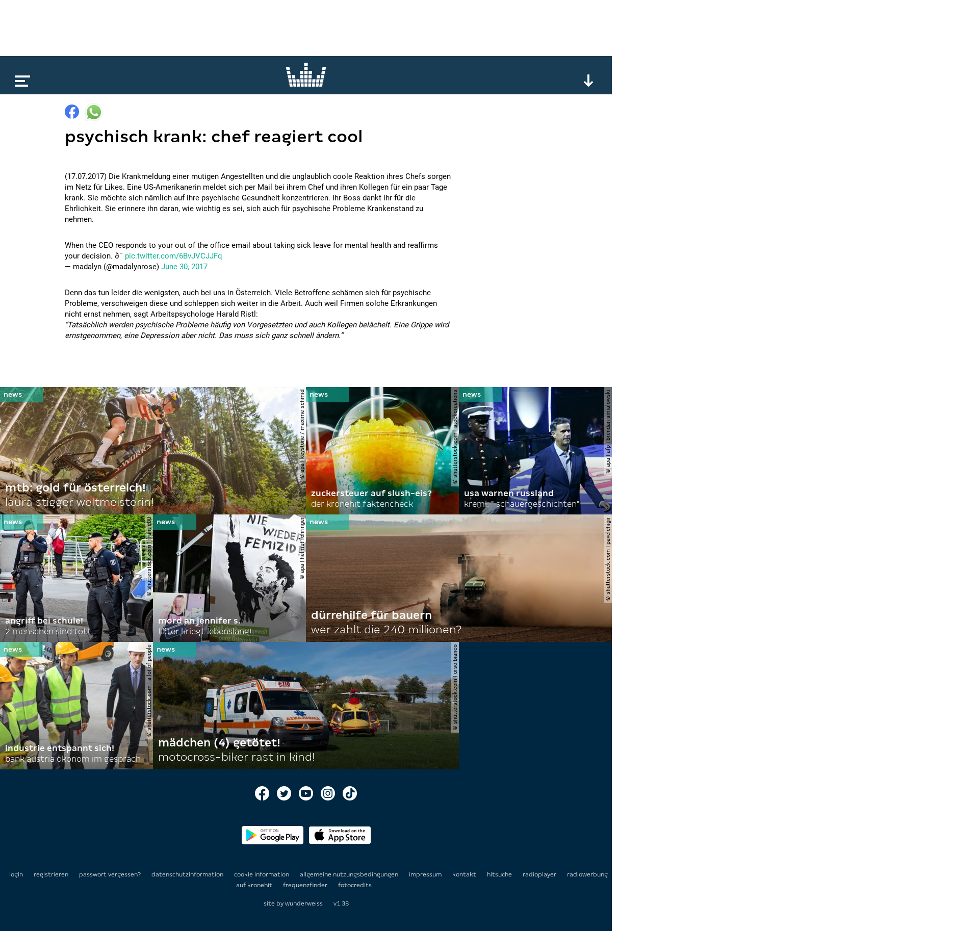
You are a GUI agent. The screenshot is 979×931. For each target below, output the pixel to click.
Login (16, 874)
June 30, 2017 (184, 266)
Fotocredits (355, 885)
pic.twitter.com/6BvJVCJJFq (173, 256)
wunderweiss (304, 903)
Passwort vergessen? (110, 874)
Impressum (426, 874)
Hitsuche (500, 874)
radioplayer (540, 874)
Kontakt (465, 874)
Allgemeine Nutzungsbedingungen (350, 874)
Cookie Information (262, 874)
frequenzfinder (306, 885)
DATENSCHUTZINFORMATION (188, 874)
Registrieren (51, 874)
